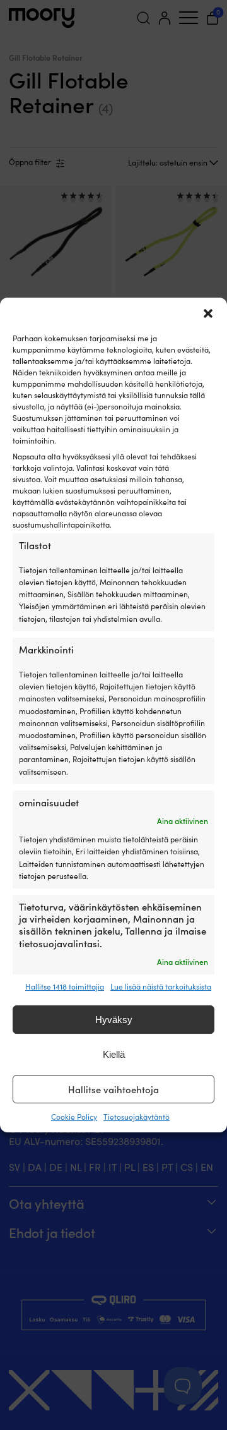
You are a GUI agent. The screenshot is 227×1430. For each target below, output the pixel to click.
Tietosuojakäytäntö (136, 1117)
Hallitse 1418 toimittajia (64, 986)
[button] (208, 313)
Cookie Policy (74, 1117)
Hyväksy (113, 1019)
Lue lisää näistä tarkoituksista (160, 986)
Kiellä (114, 1054)
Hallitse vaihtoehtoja (113, 1089)
